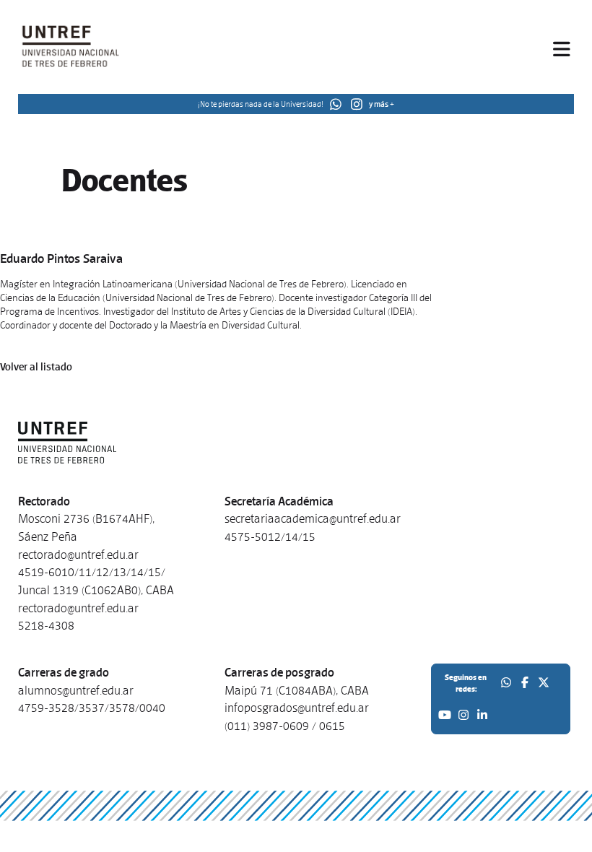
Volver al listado (36, 367)
